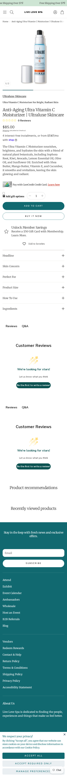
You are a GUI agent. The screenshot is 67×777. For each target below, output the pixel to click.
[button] (5, 12)
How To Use (10, 298)
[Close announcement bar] (63, 2)
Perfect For (9, 276)
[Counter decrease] (30, 196)
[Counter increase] (42, 196)
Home (5, 21)
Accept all (34, 755)
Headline (8, 255)
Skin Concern (11, 266)
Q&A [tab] (25, 326)
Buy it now (33, 216)
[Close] (64, 734)
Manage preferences (33, 771)
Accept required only (33, 763)
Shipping (6, 130)
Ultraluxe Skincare (14, 96)
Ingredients (10, 308)
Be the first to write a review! (33, 385)
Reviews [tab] (11, 326)
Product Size (10, 287)
